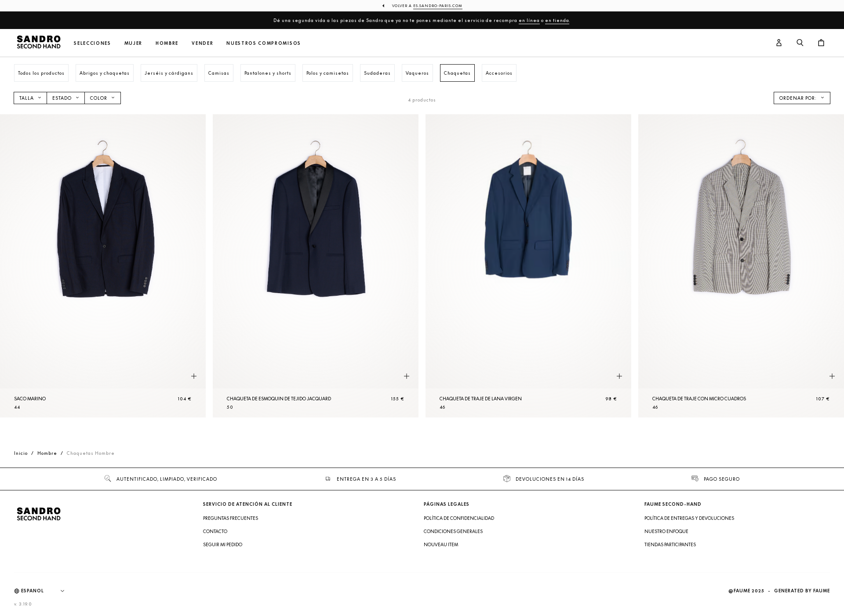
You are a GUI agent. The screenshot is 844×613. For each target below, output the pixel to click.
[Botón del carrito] (821, 43)
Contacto (215, 531)
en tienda (557, 20)
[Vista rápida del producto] (193, 376)
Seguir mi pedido (222, 544)
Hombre (167, 43)
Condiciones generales (453, 531)
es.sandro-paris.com (437, 6)
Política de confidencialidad (459, 518)
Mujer (133, 43)
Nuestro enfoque (666, 531)
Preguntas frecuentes (230, 518)
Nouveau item (441, 544)
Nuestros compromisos (263, 43)
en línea (529, 20)
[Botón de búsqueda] (800, 43)
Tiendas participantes (670, 544)
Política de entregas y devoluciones (689, 518)
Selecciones (92, 43)
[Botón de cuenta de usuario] (779, 43)
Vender (202, 43)
